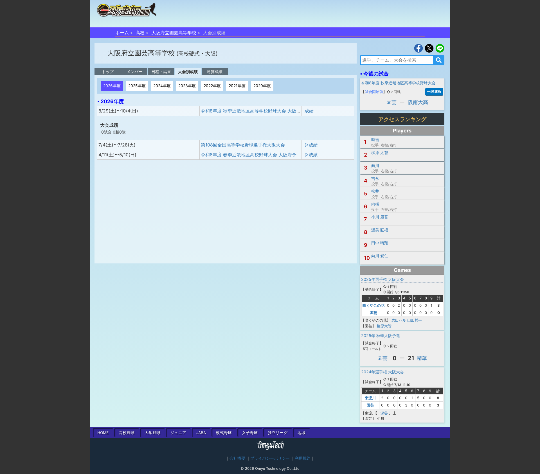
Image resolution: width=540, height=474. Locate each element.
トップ (108, 71)
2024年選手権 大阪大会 (382, 371)
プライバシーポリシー (270, 458)
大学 (152, 432)
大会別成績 (188, 71)
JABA (201, 432)
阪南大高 (418, 102)
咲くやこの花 (373, 305)
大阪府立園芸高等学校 (173, 32)
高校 (140, 32)
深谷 (384, 413)
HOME (103, 432)
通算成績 (214, 71)
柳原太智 (384, 326)
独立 (277, 432)
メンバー (134, 71)
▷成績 (311, 145)
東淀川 (370, 398)
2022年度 (212, 85)
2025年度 (137, 85)
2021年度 (237, 85)
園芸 (391, 102)
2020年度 (262, 85)
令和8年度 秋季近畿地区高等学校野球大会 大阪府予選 (255, 111)
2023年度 (187, 85)
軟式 (224, 432)
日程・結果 (161, 71)
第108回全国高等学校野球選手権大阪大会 (243, 145)
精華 (422, 358)
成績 (309, 111)
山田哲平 (414, 320)
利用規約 (302, 458)
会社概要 (237, 458)
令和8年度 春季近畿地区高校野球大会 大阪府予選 (251, 154)
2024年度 (162, 85)
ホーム (122, 32)
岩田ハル (399, 320)
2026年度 (112, 85)
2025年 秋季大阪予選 (380, 335)
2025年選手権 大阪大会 (382, 279)
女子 (250, 432)
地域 (301, 432)
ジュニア (178, 432)
